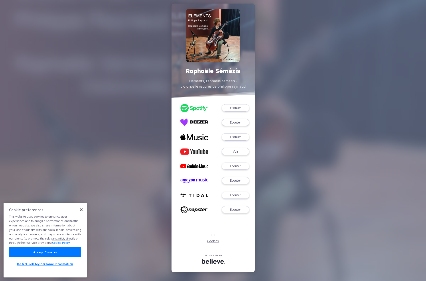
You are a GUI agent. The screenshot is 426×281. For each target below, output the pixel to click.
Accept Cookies (45, 252)
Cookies (213, 241)
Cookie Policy (61, 243)
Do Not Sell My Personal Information (45, 264)
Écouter (235, 108)
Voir (235, 151)
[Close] (81, 209)
